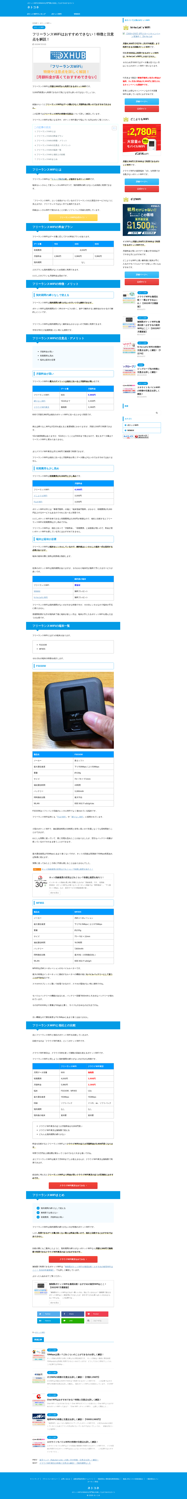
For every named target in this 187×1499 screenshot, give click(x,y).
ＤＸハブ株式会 (58, 179)
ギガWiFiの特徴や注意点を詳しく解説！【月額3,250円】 (73, 1377)
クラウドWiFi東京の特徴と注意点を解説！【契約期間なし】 (65, 1463)
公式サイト (142, 108)
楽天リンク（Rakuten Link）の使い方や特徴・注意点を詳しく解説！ (69, 1460)
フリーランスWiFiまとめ (47, 159)
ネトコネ (33, 7)
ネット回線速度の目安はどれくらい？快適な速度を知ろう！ (67, 869)
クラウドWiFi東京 (41, 407)
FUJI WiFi (38, 502)
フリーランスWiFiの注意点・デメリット (54, 145)
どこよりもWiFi (40, 495)
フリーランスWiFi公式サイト (72, 217)
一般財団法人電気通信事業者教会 (108, 1479)
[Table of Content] (114, 128)
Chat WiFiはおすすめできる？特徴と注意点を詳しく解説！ (74, 1399)
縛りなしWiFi (39, 401)
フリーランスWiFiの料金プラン (50, 136)
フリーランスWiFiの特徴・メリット (52, 140)
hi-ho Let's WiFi (41, 597)
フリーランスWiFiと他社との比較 (51, 154)
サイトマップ (34, 1479)
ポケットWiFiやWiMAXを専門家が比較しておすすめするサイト (93, 1492)
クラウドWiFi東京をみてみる (72, 1185)
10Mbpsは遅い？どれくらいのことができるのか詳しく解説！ (75, 1354)
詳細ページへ (142, 101)
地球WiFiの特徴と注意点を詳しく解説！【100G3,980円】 (74, 1419)
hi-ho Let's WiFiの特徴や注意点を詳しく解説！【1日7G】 (149, 350)
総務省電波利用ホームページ (83, 1479)
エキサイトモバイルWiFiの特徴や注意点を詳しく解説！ (72, 1442)
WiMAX (77, 14)
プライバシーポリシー (50, 1479)
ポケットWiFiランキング (36, 14)
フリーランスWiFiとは (46, 131)
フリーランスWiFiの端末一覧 (49, 150)
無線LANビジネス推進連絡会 (133, 1479)
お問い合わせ (65, 1479)
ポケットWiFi (56, 14)
